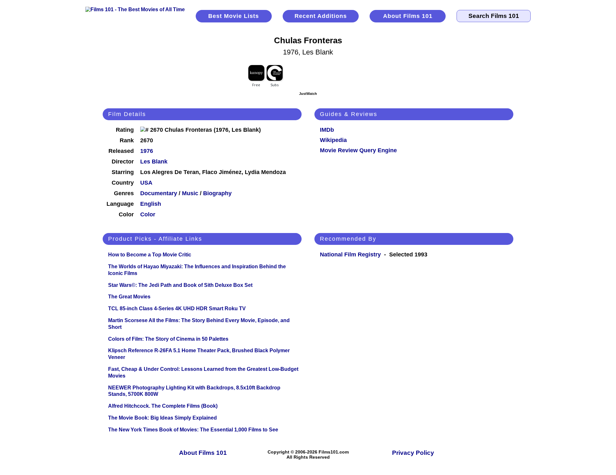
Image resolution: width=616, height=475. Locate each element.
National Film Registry (350, 254)
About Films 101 (407, 16)
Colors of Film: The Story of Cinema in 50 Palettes (168, 339)
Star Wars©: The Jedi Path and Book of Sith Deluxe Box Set (180, 285)
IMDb (327, 130)
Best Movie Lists (233, 16)
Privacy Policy (413, 452)
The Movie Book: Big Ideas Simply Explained (162, 418)
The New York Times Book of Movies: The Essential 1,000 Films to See (193, 429)
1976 (146, 151)
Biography (217, 193)
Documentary (158, 193)
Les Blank (153, 161)
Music (190, 193)
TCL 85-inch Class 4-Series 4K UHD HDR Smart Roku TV (177, 308)
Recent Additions (321, 16)
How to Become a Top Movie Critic (149, 254)
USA (146, 182)
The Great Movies (129, 296)
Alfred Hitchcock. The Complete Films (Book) (163, 406)
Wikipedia (333, 140)
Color (147, 214)
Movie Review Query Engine (358, 150)
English (150, 204)
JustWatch (308, 94)
